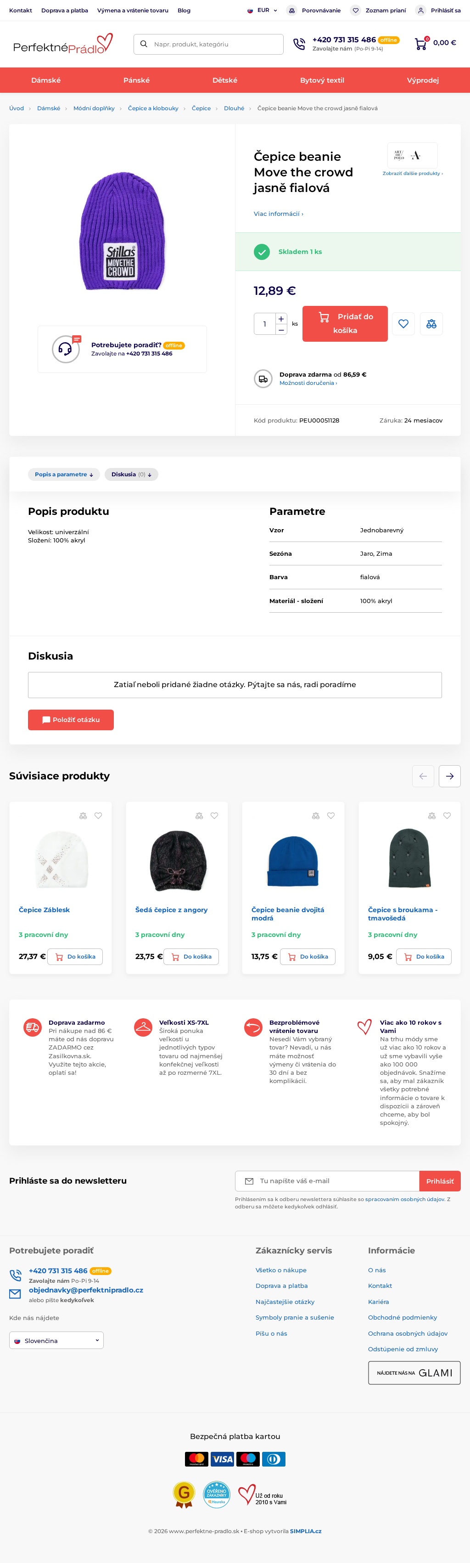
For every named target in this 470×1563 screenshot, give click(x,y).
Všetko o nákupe (281, 1270)
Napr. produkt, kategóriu (191, 44)
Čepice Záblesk (44, 910)
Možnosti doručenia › (308, 382)
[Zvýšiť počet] (281, 318)
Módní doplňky (94, 108)
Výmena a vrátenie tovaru (132, 10)
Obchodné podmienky (402, 1317)
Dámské (48, 108)
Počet (265, 324)
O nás (377, 1270)
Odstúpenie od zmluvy (403, 1349)
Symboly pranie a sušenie (295, 1317)
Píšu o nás (271, 1333)
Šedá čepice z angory (171, 910)
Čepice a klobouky (153, 108)
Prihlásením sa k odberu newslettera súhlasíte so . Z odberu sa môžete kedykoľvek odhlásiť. (342, 1202)
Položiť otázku (75, 720)
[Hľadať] (144, 44)
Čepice (201, 108)
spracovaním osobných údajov (404, 1199)
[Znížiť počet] (281, 329)
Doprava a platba (64, 10)
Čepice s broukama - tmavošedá (402, 914)
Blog (184, 10)
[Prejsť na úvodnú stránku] (62, 44)
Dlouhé (234, 108)
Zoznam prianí (386, 10)
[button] (450, 776)
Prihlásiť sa (446, 10)
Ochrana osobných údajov (408, 1333)
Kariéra (378, 1301)
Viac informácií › (278, 213)
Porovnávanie (321, 10)
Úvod (16, 108)
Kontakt (20, 10)
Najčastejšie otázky (285, 1301)
